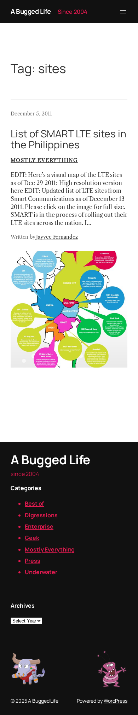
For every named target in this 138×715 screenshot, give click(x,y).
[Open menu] (123, 11)
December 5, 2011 (31, 114)
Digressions (41, 515)
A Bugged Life (31, 11)
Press (32, 561)
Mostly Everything (44, 160)
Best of (34, 503)
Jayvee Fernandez (56, 237)
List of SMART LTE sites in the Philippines (68, 139)
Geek (32, 538)
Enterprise (39, 526)
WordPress (115, 700)
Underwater (41, 572)
